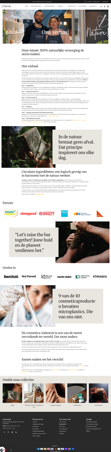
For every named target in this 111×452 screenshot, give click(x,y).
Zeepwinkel (96, 1)
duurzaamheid (56, 370)
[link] (11, 213)
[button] (5, 446)
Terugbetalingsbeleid (38, 431)
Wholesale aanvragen (92, 424)
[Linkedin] (16, 432)
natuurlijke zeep (72, 370)
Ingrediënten (62, 431)
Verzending (35, 426)
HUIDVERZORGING (49, 6)
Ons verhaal (62, 421)
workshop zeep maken (53, 116)
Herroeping (35, 429)
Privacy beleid (36, 436)
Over (85, 1)
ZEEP (26, 6)
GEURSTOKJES (72, 6)
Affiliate (88, 431)
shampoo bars (77, 120)
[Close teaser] (11, 450)
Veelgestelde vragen (38, 424)
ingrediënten (25, 371)
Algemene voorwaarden (39, 433)
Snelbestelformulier (91, 426)
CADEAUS (60, 6)
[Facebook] (4, 432)
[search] (101, 6)
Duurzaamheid (63, 429)
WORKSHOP (92, 6)
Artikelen (61, 433)
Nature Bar (58, 451)
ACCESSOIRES (82, 6)
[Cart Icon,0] (107, 6)
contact (81, 365)
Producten (62, 426)
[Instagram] (12, 432)
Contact (90, 1)
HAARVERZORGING (36, 6)
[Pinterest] (8, 432)
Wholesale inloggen (91, 421)
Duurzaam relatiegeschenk (93, 429)
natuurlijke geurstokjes (37, 122)
